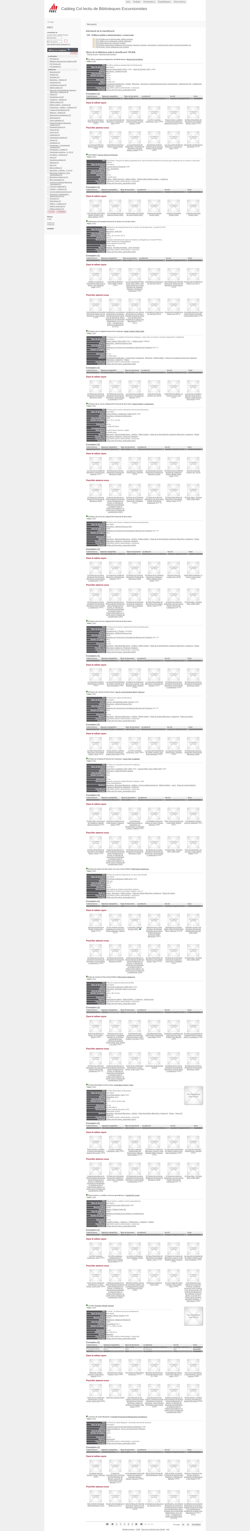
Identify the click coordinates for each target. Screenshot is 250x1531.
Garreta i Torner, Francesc (96, 1475)
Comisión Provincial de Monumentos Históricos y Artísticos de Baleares (173, 1476)
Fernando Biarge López (154, 1374)
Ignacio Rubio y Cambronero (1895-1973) (121, 414)
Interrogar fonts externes (107, 54)
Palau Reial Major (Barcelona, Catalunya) (153, 1113)
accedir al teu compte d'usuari (57, 35)
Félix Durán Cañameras (154, 502)
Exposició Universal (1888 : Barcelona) (154, 934)
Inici (128, 2)
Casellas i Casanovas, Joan (153, 121)
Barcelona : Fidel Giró (114, 231)
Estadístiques (164, 2)
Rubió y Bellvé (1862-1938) (134, 331)
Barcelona (135, 84)
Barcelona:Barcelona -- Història (126, 434)
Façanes (118, 86)
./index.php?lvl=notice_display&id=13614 (121, 1119)
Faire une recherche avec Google (153, 1529)
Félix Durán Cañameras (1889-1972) (120, 879)
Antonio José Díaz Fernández (115, 685)
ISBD (94, 61)
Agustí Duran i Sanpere (135, 472)
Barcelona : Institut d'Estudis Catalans (120, 771)
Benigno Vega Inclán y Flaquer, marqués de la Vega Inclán (193, 397)
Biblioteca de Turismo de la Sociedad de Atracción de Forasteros (129, 347)
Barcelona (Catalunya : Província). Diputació (122, 436)
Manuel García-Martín (135, 59)
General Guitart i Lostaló (134, 149)
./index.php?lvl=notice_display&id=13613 (121, 791)
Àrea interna (179, 2)
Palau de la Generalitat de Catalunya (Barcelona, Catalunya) (171, 434)
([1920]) (154, 1067)
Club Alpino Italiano (95, 216)
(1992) (115, 1398)
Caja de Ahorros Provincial (108, 155)
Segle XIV (135, 787)
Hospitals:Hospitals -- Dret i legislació (126, 248)
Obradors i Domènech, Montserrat (135, 290)
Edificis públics (131, 179)
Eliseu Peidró (157, 148)
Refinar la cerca (92, 54)
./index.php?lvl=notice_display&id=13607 (121, 441)
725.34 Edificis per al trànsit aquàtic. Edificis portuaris (114, 39)
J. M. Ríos (113, 1044)
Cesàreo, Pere (113, 1374)
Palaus (126, 360)
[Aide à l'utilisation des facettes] (68, 50)
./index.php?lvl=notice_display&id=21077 (121, 897)
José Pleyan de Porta (134, 1288)
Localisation (52, 56)
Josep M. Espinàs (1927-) (142, 69)
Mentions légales (128, 1529)
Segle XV (110, 1115)
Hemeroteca (149, 2)
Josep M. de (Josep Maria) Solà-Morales (115, 1480)
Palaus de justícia (186, 716)
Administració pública (114, 999)
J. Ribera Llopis (137, 341)
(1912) (154, 1474)
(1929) (95, 395)
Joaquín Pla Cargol (171, 123)
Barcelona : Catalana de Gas (117, 71)
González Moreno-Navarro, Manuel (133, 1478)
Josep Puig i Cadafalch (135, 501)
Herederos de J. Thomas (115, 631)
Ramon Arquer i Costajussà (193, 1036)
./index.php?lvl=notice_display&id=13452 (121, 252)
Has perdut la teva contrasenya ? (58, 44)
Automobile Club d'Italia (155, 1036)
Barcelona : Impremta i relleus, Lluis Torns (121, 989)
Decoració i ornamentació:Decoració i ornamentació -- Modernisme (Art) (165, 84)
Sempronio (191, 147)
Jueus (174, 785)
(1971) (154, 282)
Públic (89, 61)
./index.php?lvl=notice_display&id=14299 (121, 1226)
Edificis (109, 179)
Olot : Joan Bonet (113, 169)
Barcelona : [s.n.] (112, 1097)
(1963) (154, 214)
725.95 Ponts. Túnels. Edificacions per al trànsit (112, 47)
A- (48, 22)
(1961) (193, 214)
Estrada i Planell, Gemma (104, 1306)
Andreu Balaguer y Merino (115, 931)
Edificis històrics (164, 785)
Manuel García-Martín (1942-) (117, 69)
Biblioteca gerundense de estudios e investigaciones (125, 1214)
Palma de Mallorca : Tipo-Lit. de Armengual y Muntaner (126, 1429)
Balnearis (110, 1334)
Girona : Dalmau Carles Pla (116, 1209)
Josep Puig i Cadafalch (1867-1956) (119, 769)
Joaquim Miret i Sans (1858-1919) (150, 769)
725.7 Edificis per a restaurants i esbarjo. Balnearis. (113, 41)
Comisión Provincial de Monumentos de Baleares (129, 1417)
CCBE (138, 1529)
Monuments (111, 1439)
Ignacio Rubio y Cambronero (116, 398)
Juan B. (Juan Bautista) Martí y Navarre (135, 685)
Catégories (52, 70)
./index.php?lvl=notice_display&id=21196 (121, 1004)
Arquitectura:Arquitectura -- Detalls (119, 84)
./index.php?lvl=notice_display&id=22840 (121, 652)
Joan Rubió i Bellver (174, 823)
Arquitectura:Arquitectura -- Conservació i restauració (125, 358)
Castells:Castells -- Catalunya (117, 1222)
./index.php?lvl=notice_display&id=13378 (121, 90)
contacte (50, 228)
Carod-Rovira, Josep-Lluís (133, 1068)
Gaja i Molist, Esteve (115, 283)
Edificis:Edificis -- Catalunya (133, 999)
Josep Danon (178, 285)
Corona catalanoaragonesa (148, 785)
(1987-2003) (154, 1284)
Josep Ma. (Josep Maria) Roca (193, 315)
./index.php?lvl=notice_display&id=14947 (121, 1443)
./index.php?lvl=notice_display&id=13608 (121, 545)
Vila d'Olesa (111, 1324)
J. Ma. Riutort (190, 1479)
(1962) (115, 214)
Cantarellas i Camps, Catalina (135, 827)
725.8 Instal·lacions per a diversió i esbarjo (110, 43)
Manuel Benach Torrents (96, 824)
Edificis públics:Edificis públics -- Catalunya (152, 179)
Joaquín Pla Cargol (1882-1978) (118, 1205)
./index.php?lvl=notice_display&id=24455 (121, 183)
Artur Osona (190, 1301)
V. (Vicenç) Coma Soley (174, 395)
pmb (167, 1529)
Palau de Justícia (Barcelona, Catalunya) (164, 716)
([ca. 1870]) (154, 395)
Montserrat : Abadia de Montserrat (118, 1320)
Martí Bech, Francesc (174, 930)
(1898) (134, 928)
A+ (52, 22)
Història (109, 248)
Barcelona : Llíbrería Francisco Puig (119, 343)
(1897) (193, 930)
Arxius (109, 893)
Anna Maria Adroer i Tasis (194, 122)
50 (188, 1525)
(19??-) (193, 282)
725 (108, 88)
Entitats (136, 2)
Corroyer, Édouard (190, 823)
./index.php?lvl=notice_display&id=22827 (121, 721)
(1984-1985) (193, 498)
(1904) (115, 505)
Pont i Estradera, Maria (96, 122)
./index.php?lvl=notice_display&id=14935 (121, 1338)
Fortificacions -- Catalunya (138, 1222)
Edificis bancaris (118, 179)
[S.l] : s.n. (110, 881)
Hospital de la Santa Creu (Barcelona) (115, 324)
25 (183, 1525)
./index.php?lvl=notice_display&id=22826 (121, 364)
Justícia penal (149, 999)
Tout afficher (196, 1525)
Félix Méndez (176, 1037)
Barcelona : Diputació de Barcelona (119, 416)
